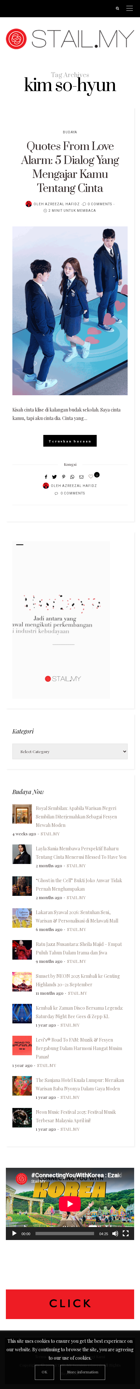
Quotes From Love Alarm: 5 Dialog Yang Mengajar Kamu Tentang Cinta (70, 168)
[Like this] (92, 476)
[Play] (14, 1233)
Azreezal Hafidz (62, 204)
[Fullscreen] (125, 1233)
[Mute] (115, 1233)
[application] (70, 1204)
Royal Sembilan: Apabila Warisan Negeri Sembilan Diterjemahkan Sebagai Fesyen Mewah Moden (76, 816)
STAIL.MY (50, 833)
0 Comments (100, 204)
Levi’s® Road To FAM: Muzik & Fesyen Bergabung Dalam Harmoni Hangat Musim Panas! (79, 1048)
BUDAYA (70, 132)
